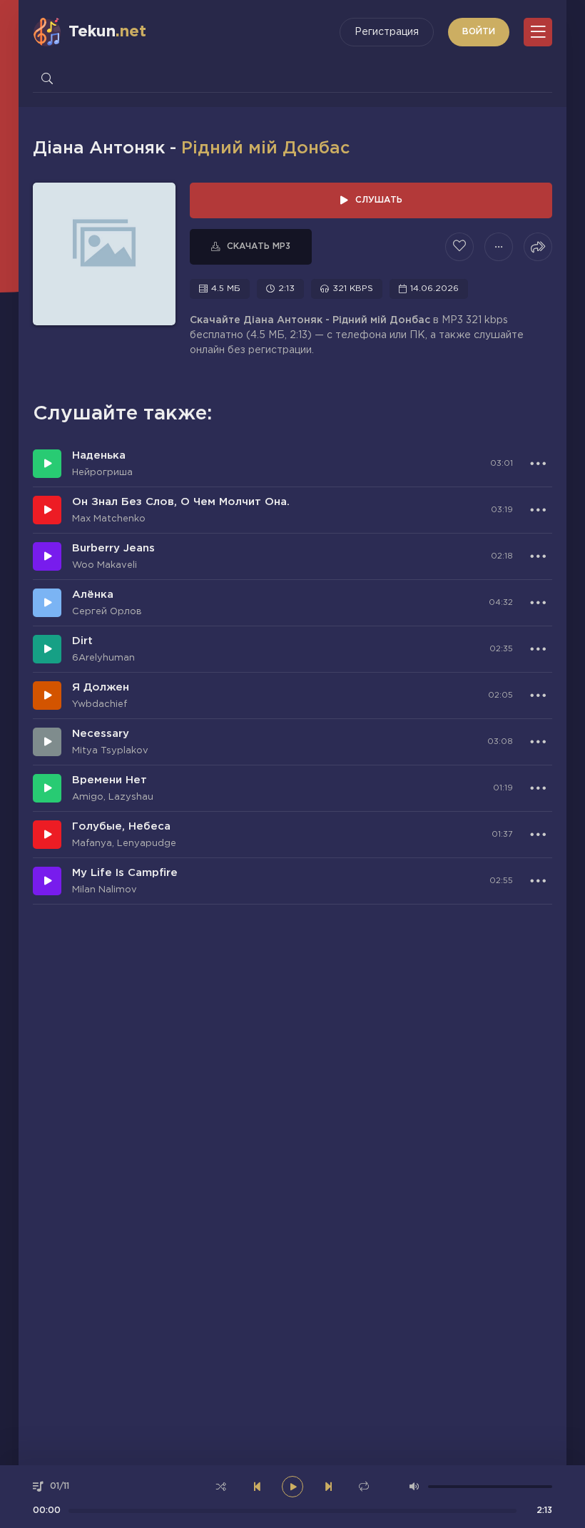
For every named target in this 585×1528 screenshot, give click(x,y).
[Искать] (47, 78)
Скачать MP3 (258, 246)
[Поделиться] (538, 247)
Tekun (107, 32)
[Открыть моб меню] (538, 32)
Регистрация (387, 32)
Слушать (378, 200)
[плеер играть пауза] (292, 1486)
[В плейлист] (498, 247)
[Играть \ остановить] (47, 463)
